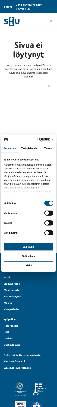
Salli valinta (28, 256)
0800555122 (23, 8)
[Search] (49, 86)
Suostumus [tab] (10, 148)
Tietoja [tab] (48, 148)
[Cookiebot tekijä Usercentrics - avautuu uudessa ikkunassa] (40, 139)
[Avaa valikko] (51, 21)
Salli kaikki (28, 246)
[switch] (48, 213)
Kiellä (28, 265)
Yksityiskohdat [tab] (29, 148)
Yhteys (8, 6)
